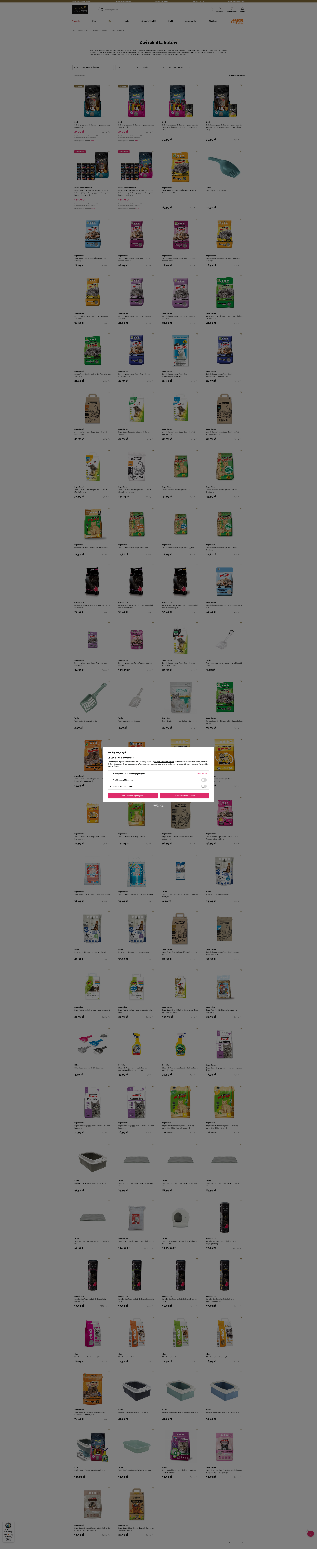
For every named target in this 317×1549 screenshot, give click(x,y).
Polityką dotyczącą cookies (164, 762)
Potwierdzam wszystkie (185, 795)
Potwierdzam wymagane (132, 795)
